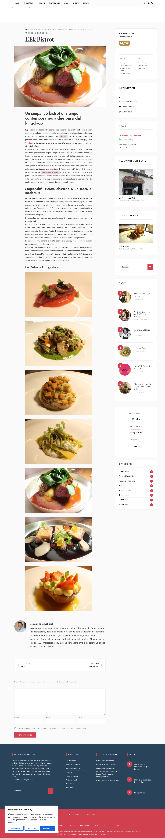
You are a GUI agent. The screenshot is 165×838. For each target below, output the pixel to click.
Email (48, 717)
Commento (19, 687)
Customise (15, 828)
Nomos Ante (114, 780)
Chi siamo (59, 825)
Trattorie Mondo (125, 495)
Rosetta (111, 761)
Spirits (107, 825)
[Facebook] (140, 3)
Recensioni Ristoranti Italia (81, 29)
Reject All (32, 828)
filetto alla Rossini (50, 172)
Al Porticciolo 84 (127, 198)
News (117, 825)
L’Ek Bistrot (124, 246)
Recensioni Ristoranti (127, 481)
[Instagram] (144, 3)
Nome (17, 717)
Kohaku (136, 419)
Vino (96, 825)
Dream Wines (124, 471)
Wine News (123, 500)
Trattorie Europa (125, 490)
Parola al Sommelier (126, 476)
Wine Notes (123, 504)
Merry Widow (136, 432)
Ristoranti (84, 825)
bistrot (63, 136)
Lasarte (136, 445)
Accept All (47, 828)
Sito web (81, 717)
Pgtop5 (72, 825)
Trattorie (122, 486)
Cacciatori (112, 764)
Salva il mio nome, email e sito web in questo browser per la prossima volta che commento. (52, 728)
